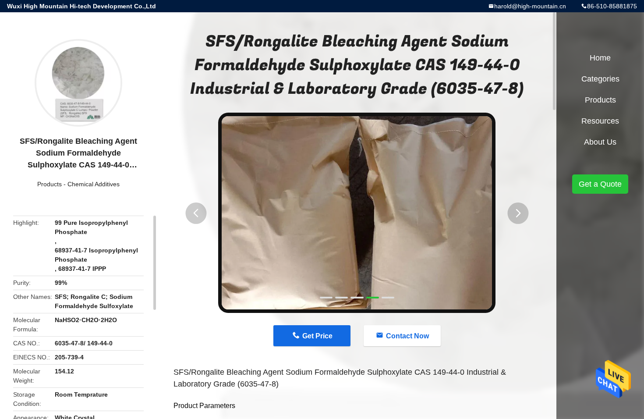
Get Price (317, 336)
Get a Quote (600, 184)
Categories (600, 79)
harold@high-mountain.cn (530, 6)
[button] (195, 213)
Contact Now (407, 336)
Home (600, 57)
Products (49, 184)
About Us (600, 142)
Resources (600, 121)
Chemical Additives (93, 184)
